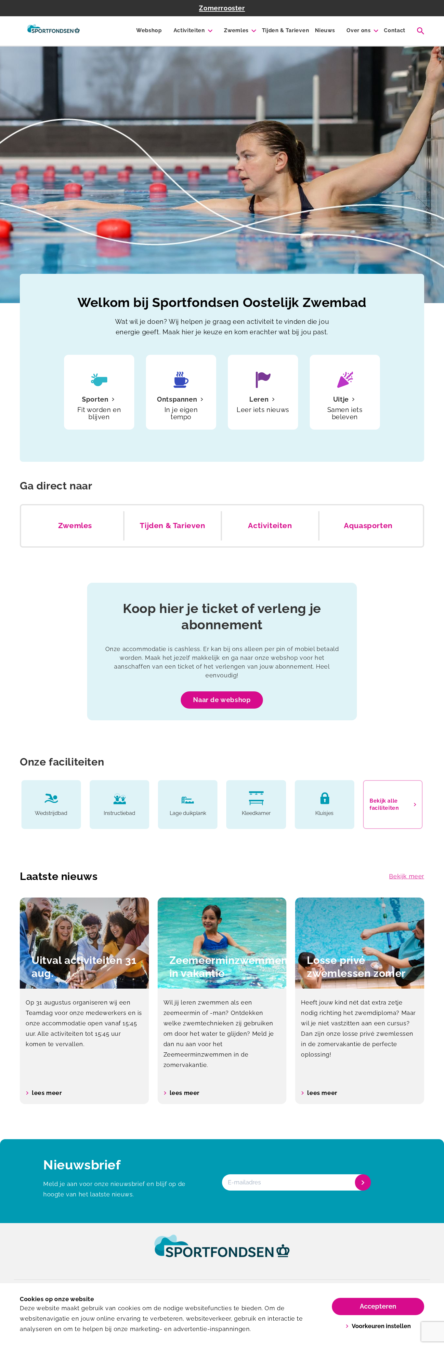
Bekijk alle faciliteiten (384, 804)
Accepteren (378, 1306)
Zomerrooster (222, 8)
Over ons (358, 30)
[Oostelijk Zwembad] (53, 31)
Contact (394, 30)
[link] (222, 1252)
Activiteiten (189, 30)
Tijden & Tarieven (285, 30)
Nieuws (325, 30)
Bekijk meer (406, 876)
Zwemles (236, 30)
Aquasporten (368, 525)
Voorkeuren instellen (381, 1326)
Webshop (149, 30)
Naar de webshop (222, 700)
